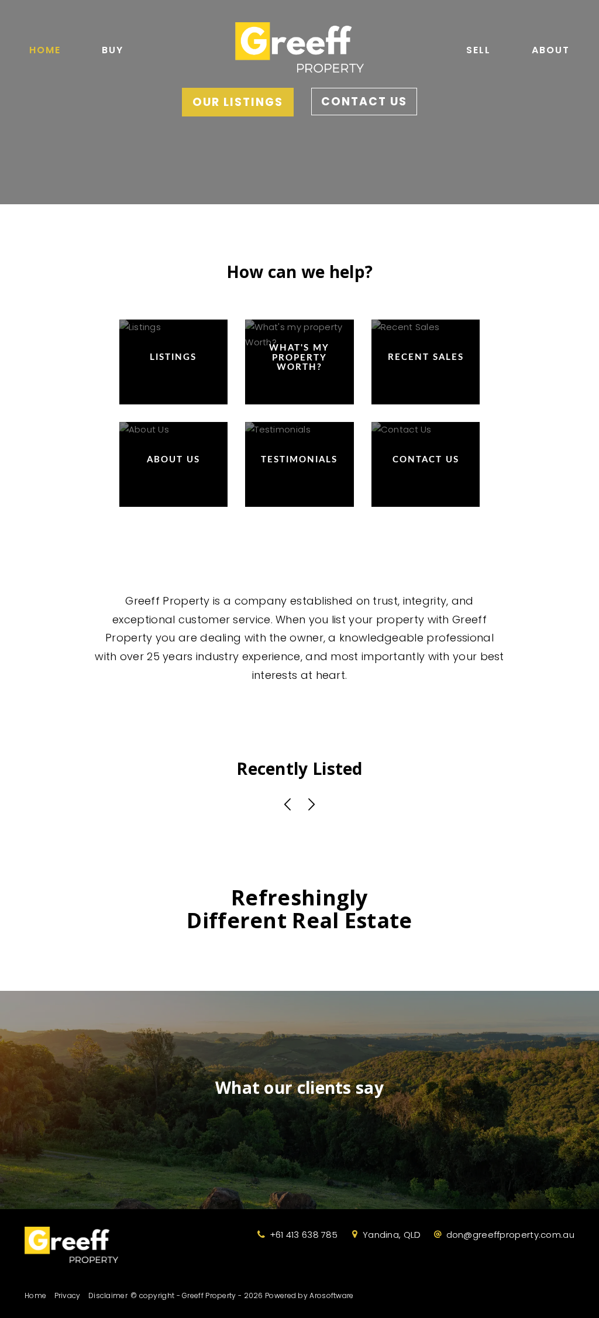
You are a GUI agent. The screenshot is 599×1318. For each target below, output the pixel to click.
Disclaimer (108, 1295)
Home (45, 50)
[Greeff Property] (299, 44)
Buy (112, 50)
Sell (478, 50)
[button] (287, 805)
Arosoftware (331, 1295)
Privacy (67, 1295)
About (551, 50)
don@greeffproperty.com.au (510, 1234)
